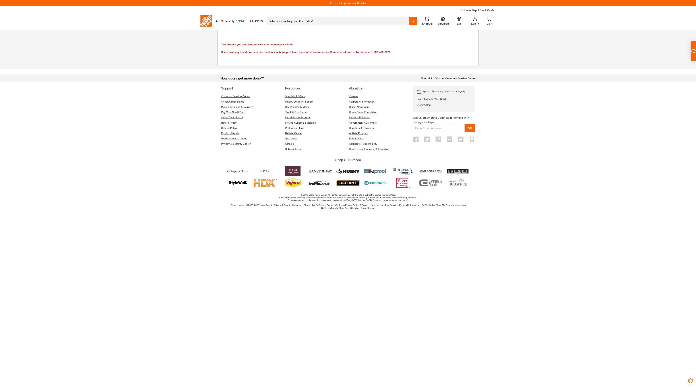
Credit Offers (424, 104)
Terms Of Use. (389, 194)
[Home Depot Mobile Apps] (472, 139)
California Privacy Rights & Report (351, 205)
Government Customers (363, 122)
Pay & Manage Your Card (431, 98)
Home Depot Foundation (363, 112)
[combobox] (338, 21)
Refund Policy (229, 127)
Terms (307, 205)
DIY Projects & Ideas (297, 106)
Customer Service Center (235, 96)
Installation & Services (297, 117)
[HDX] (265, 183)
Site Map (354, 208)
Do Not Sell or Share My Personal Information (444, 205)
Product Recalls (230, 133)
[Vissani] (265, 171)
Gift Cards (291, 138)
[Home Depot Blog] (449, 139)
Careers (353, 96)
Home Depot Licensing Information (369, 148)
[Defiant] (348, 183)
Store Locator (237, 205)
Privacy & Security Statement (288, 205)
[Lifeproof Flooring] (375, 171)
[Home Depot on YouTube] (461, 139)
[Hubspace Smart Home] (458, 183)
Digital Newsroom (359, 106)
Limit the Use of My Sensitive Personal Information (395, 205)
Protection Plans (294, 127)
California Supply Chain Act (334, 208)
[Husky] (348, 171)
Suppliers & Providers (361, 127)
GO (470, 128)
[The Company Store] (237, 171)
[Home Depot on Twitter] (427, 139)
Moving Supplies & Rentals (300, 122)
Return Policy (229, 122)
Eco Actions (356, 138)
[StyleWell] (237, 183)
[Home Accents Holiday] (403, 183)
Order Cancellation (232, 117)
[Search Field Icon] (413, 21)
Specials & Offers (295, 96)
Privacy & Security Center (236, 143)
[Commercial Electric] (430, 183)
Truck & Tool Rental (296, 112)
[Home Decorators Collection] (292, 171)
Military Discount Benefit (299, 101)
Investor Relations (359, 117)
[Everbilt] (458, 171)
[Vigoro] (292, 183)
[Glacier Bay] (430, 171)
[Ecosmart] (375, 183)
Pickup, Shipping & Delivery (237, 106)
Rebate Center (293, 133)
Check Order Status (232, 101)
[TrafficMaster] (320, 183)
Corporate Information (361, 101)
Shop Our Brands (348, 160)
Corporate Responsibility (363, 143)
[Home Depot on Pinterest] (438, 139)
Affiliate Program (358, 133)
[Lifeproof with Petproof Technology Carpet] (403, 171)
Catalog (289, 143)
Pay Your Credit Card (233, 112)
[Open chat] (693, 51)
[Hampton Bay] (320, 171)
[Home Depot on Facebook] (416, 139)
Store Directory (368, 208)
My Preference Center (234, 138)
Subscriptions (293, 148)
